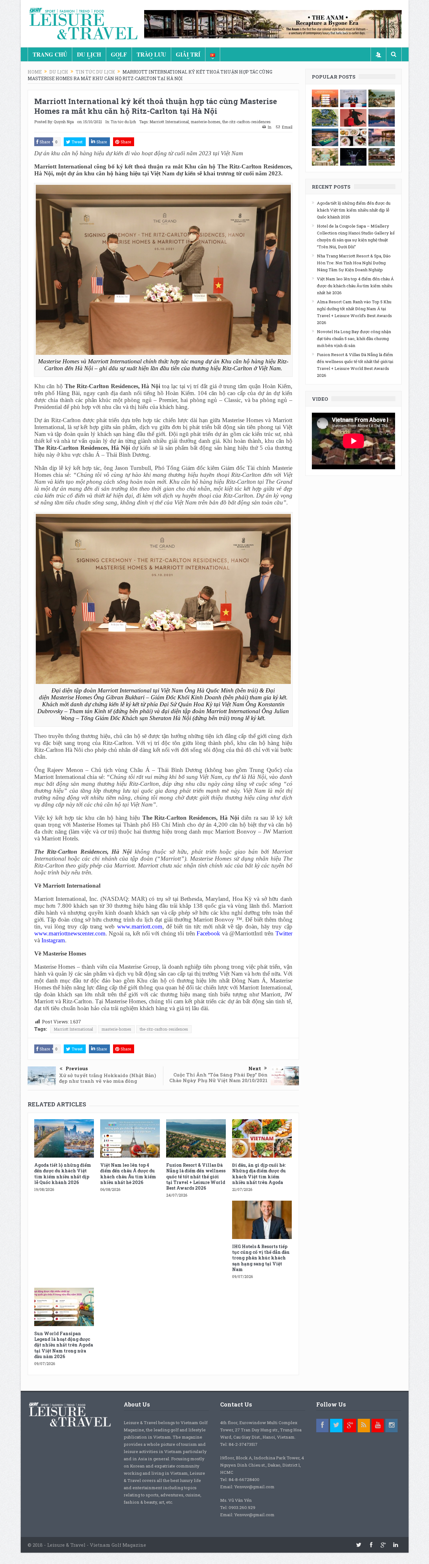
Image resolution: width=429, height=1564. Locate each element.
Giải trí (188, 54)
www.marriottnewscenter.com (70, 933)
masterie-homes (205, 121)
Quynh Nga (64, 121)
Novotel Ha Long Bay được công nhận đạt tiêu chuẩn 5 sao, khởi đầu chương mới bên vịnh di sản (354, 338)
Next (254, 1068)
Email (287, 126)
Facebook (208, 933)
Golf (119, 54)
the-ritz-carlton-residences (246, 121)
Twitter (283, 933)
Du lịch (89, 54)
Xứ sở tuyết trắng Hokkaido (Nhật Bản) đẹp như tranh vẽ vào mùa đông (107, 1078)
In (269, 126)
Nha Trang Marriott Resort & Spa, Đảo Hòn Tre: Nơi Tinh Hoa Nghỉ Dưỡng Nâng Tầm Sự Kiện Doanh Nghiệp (354, 263)
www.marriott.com (139, 926)
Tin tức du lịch (123, 121)
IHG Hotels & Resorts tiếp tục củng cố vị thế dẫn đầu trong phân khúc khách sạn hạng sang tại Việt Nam (261, 1257)
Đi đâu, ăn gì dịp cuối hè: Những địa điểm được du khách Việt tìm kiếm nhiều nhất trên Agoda (259, 1173)
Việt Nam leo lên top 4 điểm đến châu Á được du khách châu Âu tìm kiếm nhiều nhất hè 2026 (128, 1173)
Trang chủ (50, 54)
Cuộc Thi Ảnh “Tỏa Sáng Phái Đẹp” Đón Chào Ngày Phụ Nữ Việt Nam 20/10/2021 (218, 1077)
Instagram (53, 940)
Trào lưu (151, 54)
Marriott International (169, 121)
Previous (77, 1068)
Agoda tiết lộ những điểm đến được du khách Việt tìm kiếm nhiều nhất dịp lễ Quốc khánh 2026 (62, 1173)
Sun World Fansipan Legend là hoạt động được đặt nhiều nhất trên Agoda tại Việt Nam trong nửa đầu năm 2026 (63, 1344)
